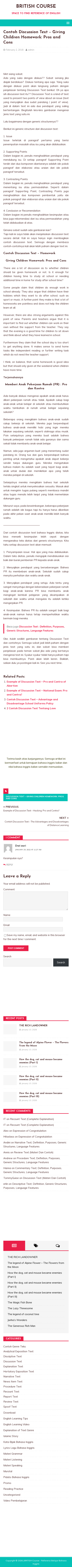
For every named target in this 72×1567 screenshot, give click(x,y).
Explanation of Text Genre (18, 1430)
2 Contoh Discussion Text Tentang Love (31, 708)
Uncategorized (11, 1494)
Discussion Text (12, 1361)
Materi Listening (12, 1459)
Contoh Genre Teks (14, 1346)
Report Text (10, 1396)
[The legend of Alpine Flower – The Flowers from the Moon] (10, 1049)
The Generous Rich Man (21, 1325)
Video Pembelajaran (15, 1500)
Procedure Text (12, 1386)
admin (31, 49)
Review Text (10, 1401)
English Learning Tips (15, 1418)
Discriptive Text (12, 1356)
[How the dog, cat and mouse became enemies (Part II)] (10, 1083)
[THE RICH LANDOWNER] (10, 1032)
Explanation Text (13, 1366)
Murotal (7, 1471)
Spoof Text (10, 1406)
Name (6, 915)
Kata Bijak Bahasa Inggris (18, 1442)
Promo (7, 1483)
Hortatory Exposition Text (18, 1371)
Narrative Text (11, 1376)
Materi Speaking (12, 1465)
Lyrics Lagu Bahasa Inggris (18, 1447)
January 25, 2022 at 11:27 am (28, 850)
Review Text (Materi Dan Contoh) (33, 1152)
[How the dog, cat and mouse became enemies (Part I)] (10, 1066)
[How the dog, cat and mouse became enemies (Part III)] (10, 1100)
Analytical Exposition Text (18, 1351)
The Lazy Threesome (20, 1308)
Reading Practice (13, 1488)
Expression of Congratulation (29, 1130)
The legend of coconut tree (23, 1314)
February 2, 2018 (14, 49)
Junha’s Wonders (17, 1320)
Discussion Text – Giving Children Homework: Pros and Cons (35, 797)
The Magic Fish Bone (20, 1302)
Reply (9, 864)
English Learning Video (16, 1424)
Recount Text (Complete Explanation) (32, 1119)
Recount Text (11, 1391)
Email (6, 925)
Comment (9, 889)
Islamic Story (10, 1436)
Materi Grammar (12, 1453)
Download (9, 1412)
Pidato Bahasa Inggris (16, 1477)
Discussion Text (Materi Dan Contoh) (44, 1178)
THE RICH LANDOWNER (33, 1025)
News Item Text (12, 1381)
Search (7, 956)
